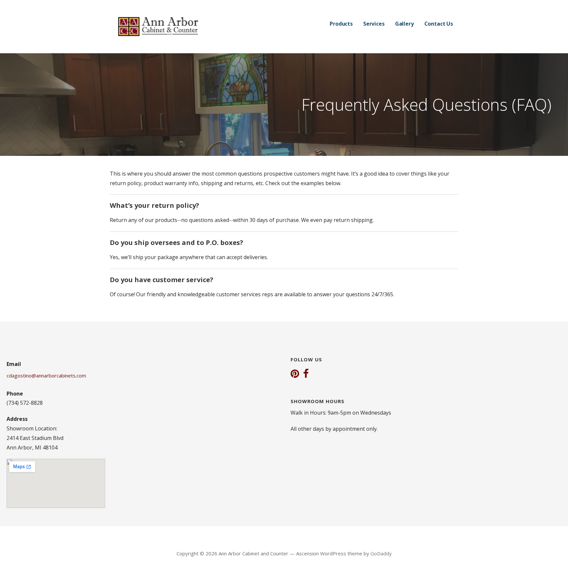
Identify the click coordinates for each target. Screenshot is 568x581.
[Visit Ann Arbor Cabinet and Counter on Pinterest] (295, 374)
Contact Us (438, 23)
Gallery (404, 23)
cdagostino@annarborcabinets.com (46, 375)
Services (374, 23)
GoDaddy (381, 553)
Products (341, 23)
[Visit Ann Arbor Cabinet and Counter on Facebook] (306, 374)
